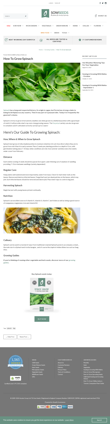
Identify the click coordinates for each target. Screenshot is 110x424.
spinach (9, 328)
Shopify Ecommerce (59, 402)
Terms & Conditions (64, 372)
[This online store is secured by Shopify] (15, 378)
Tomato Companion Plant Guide (94, 383)
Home (41, 50)
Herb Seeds (35, 367)
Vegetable (87, 367)
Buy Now (42, 319)
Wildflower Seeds (37, 374)
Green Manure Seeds (38, 365)
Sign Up (57, 3)
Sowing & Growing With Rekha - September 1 (94, 86)
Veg (14, 328)
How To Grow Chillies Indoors (93, 381)
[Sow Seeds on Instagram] (105, 3)
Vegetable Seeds (37, 372)
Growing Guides (49, 50)
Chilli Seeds (35, 363)
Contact (60, 374)
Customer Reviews (64, 365)
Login (51, 3)
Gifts (33, 377)
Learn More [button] (69, 420)
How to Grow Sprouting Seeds (93, 374)
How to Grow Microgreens (92, 372)
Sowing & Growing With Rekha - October (94, 75)
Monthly (86, 363)
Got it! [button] (99, 420)
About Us (61, 363)
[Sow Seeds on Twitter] (102, 3)
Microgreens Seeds (38, 370)
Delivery (60, 367)
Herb (85, 365)
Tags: (4, 328)
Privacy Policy (62, 370)
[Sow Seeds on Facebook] (100, 3)
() (102, 16)
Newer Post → (24, 337)
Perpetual (56, 123)
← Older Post (10, 337)
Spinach (6, 110)
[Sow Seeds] (55, 13)
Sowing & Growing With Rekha (93, 370)
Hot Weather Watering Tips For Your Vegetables (93, 64)
